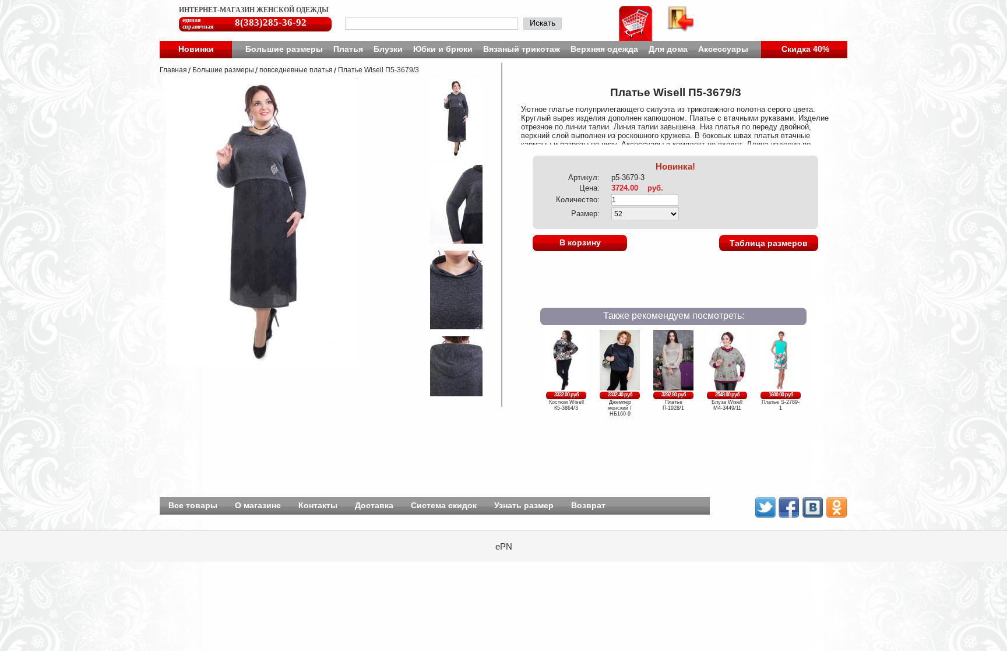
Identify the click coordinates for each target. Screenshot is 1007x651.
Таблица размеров (769, 243)
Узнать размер (524, 505)
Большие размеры (284, 49)
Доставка (374, 505)
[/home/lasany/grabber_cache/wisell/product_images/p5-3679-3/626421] (449, 156)
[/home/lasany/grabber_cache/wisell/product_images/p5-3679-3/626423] (449, 327)
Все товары (192, 505)
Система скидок (444, 505)
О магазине (258, 505)
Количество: (578, 199)
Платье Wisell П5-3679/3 (378, 70)
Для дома (668, 49)
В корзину (580, 242)
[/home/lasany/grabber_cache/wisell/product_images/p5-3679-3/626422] (449, 242)
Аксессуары (723, 49)
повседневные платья (296, 70)
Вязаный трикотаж (521, 49)
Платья (348, 49)
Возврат (588, 505)
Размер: (585, 213)
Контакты (317, 505)
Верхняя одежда (604, 49)
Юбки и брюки (443, 49)
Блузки (388, 49)
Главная (173, 70)
